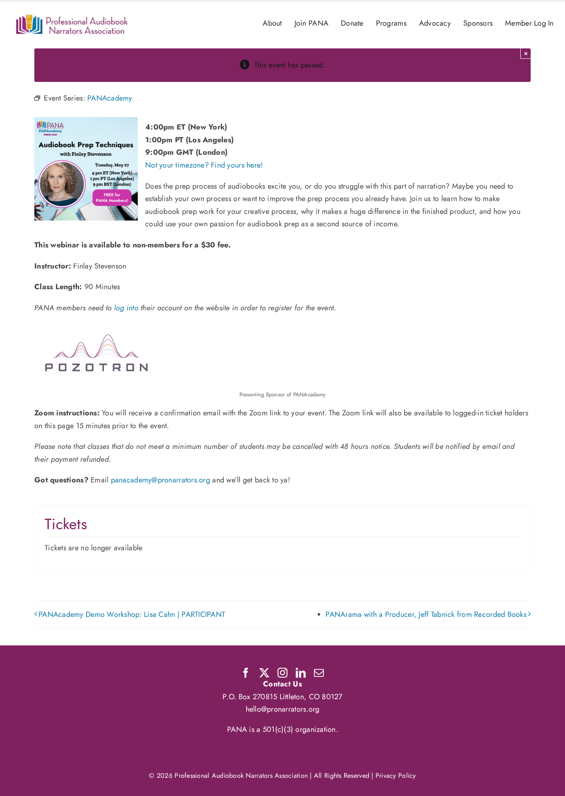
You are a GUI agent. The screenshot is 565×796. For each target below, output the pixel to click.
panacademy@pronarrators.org (160, 480)
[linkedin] (301, 673)
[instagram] (282, 673)
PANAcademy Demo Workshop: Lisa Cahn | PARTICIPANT (131, 614)
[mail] (319, 673)
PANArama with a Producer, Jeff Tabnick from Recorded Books (426, 614)
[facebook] (246, 673)
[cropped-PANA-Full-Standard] (72, 17)
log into (126, 307)
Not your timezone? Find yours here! (204, 165)
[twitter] (264, 673)
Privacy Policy (396, 775)
